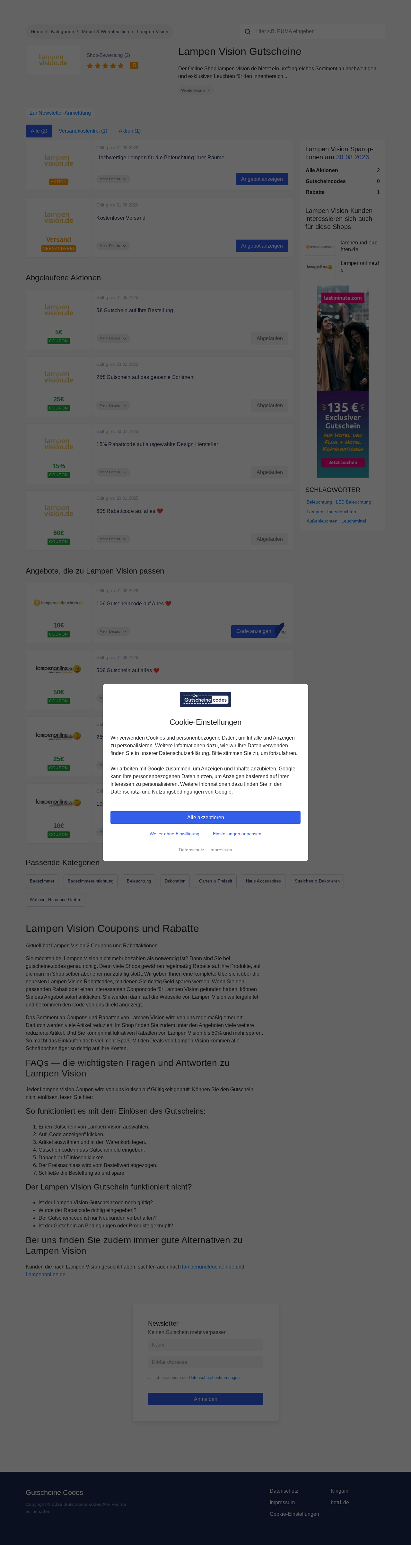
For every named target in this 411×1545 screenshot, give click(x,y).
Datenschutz (191, 849)
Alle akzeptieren (205, 817)
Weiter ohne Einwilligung (174, 833)
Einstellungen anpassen (237, 833)
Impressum (220, 849)
